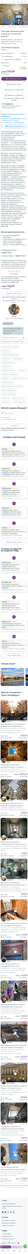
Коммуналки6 (6, 402)
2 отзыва (22, 800)
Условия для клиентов (8, 1225)
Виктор (9, 1002)
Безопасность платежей (8, 1223)
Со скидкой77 (6, 366)
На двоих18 (5, 398)
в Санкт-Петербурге (15, 318)
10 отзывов (21, 721)
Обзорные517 (6, 351)
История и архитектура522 (10, 347)
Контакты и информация (9, 1203)
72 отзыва (20, 839)
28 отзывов (21, 762)
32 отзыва (21, 920)
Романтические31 (7, 382)
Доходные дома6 (19, 402)
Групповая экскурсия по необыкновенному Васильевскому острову (11, 566)
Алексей (10, 800)
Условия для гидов (7, 1236)
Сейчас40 (5, 378)
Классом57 (22, 370)
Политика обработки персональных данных (12, 1207)
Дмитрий (10, 1123)
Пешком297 (5, 358)
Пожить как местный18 (9, 394)
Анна (14, 316)
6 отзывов (21, 961)
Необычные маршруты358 (10, 354)
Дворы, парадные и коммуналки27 (12, 386)
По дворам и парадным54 (9, 374)
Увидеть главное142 (8, 362)
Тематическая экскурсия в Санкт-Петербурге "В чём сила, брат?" (13, 625)
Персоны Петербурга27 (9, 390)
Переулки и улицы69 (8, 370)
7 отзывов (21, 1124)
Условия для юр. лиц (7, 1239)
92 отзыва (21, 880)
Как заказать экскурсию (8, 1220)
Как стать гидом (6, 1234)
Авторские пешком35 (19, 378)
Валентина (10, 1083)
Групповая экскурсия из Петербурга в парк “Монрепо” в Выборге (13, 586)
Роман (9, 721)
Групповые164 (17, 358)
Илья (8, 961)
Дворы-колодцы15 (18, 398)
